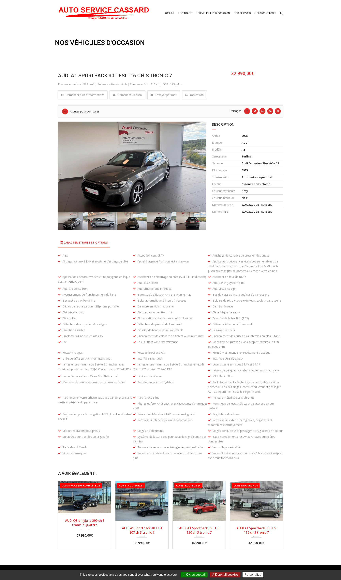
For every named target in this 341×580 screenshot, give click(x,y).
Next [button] (197, 166)
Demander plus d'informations (85, 95)
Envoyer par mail (166, 95)
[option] (132, 167)
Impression (196, 95)
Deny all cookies (226, 574)
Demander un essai (129, 95)
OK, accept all (195, 574)
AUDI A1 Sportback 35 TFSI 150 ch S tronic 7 (199, 530)
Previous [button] (66, 166)
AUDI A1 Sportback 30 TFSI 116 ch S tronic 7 (256, 530)
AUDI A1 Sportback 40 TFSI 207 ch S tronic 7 (142, 530)
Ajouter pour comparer (84, 111)
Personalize (253, 574)
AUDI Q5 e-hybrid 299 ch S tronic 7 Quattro (84, 522)
